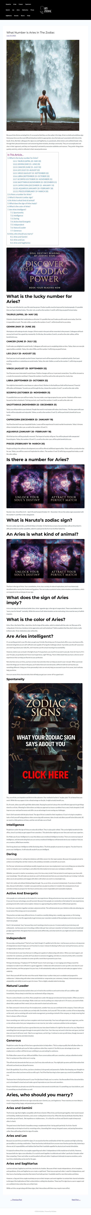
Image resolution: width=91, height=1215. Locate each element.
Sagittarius (9, 15)
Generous (18, 230)
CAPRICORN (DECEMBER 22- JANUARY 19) (36, 185)
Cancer (21, 4)
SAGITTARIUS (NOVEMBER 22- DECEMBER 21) (37, 182)
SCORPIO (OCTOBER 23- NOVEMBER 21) (35, 179)
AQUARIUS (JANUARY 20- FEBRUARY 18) (36, 188)
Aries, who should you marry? (21, 234)
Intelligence (18, 215)
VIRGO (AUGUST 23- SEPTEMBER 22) (33, 173)
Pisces (32, 10)
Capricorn (28, 4)
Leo (13, 10)
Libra (18, 10)
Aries (14, 4)
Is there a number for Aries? (20, 194)
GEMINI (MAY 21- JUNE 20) (29, 164)
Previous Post (16, 1200)
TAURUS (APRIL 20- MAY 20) (29, 161)
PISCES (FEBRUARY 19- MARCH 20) (33, 191)
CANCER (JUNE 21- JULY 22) (29, 167)
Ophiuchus (25, 10)
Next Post (76, 1200)
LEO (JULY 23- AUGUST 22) (29, 170)
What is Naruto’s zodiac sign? (21, 197)
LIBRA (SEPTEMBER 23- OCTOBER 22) (33, 176)
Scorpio (16, 15)
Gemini (8, 10)
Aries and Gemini (20, 237)
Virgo (28, 15)
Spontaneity (19, 212)
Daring (16, 218)
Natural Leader (20, 227)
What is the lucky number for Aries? (23, 158)
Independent (19, 224)
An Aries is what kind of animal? (22, 200)
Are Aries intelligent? (17, 209)
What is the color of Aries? (19, 206)
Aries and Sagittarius (22, 243)
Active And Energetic (22, 221)
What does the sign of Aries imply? (23, 203)
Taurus (23, 15)
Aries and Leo (19, 240)
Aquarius (8, 4)
